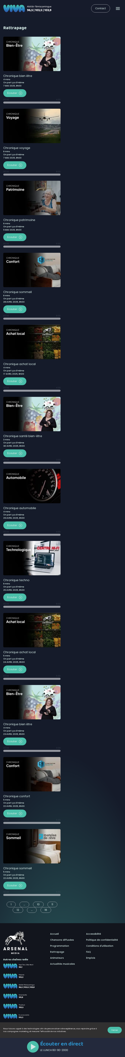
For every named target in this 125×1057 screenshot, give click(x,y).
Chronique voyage (16, 148)
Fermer (114, 1030)
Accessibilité (93, 933)
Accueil (54, 933)
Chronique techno (16, 580)
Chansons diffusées (62, 939)
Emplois (90, 957)
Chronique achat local (19, 364)
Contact (100, 8)
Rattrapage (57, 951)
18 (46, 910)
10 (38, 904)
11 (52, 904)
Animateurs (57, 957)
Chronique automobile (19, 508)
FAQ (88, 951)
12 (18, 910)
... (24, 904)
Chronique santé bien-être (22, 436)
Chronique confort (16, 796)
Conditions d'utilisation (99, 945)
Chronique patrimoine (19, 220)
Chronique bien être (17, 76)
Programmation (59, 945)
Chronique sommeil (17, 292)
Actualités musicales (62, 963)
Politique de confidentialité (102, 939)
